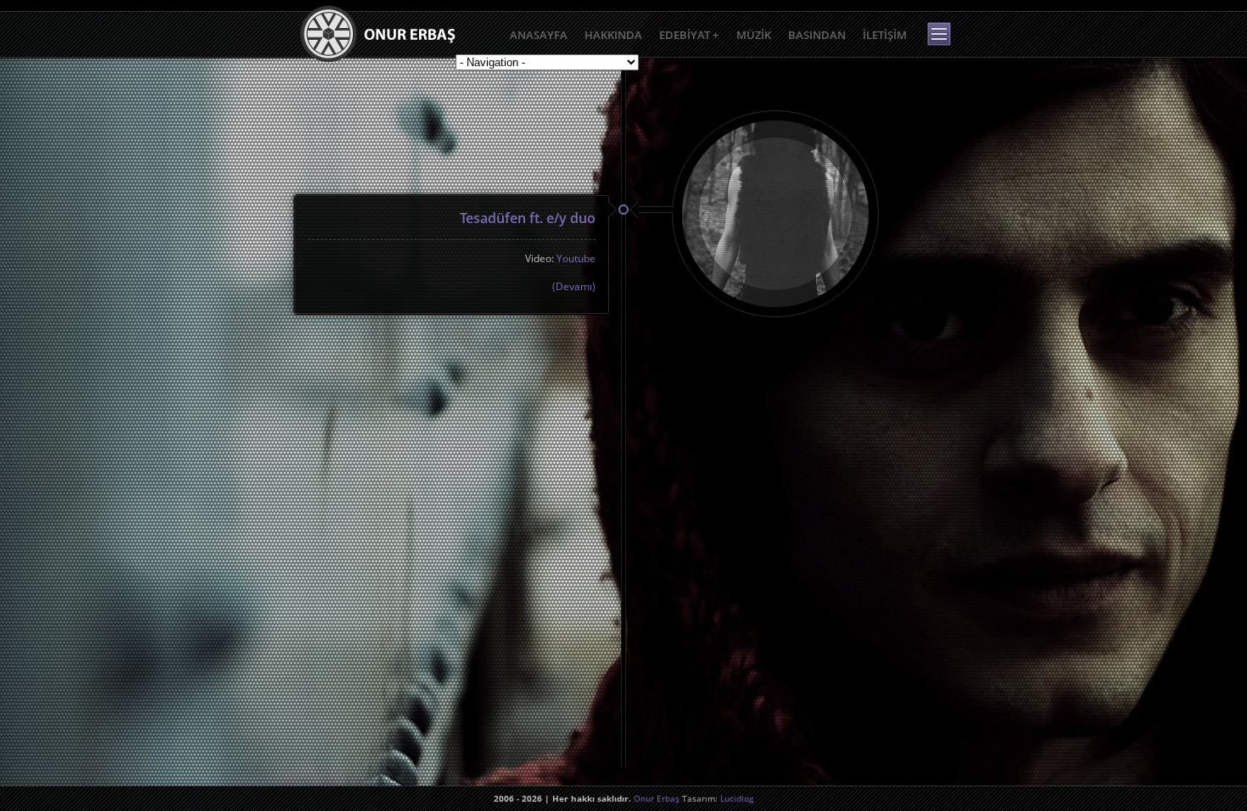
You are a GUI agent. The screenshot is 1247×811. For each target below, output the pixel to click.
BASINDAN (817, 34)
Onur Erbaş (656, 798)
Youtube (576, 258)
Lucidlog (736, 798)
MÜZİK (753, 34)
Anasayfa (539, 34)
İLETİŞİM (885, 34)
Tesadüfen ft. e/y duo (528, 218)
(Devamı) (574, 286)
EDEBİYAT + (689, 34)
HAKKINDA (613, 34)
